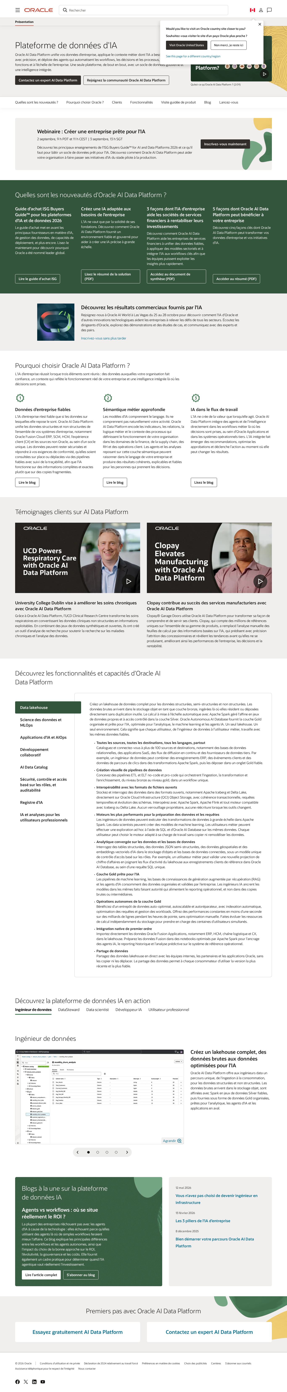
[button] (17, 10)
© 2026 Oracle (23, 1363)
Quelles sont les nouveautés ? (36, 102)
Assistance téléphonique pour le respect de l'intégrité (44, 1368)
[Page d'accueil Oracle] (39, 10)
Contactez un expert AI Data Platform (48, 80)
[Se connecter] (260, 10)
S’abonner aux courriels (238, 1363)
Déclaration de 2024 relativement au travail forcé (111, 1363)
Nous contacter (87, 1368)
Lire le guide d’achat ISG (38, 278)
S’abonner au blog (81, 1275)
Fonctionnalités (141, 102)
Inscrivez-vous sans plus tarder (103, 338)
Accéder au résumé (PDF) (236, 279)
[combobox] (143, 10)
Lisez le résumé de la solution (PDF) (107, 277)
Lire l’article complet (41, 1275)
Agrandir (170, 1140)
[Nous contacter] (269, 10)
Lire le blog (27, 483)
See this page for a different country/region (193, 56)
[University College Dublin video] (77, 558)
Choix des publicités (195, 1363)
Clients (117, 102)
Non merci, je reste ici (228, 45)
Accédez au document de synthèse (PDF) (170, 277)
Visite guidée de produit (178, 102)
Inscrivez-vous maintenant (227, 143)
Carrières (216, 1363)
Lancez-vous (228, 102)
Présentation (24, 22)
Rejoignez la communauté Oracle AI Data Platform (126, 80)
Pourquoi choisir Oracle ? (85, 102)
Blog (207, 102)
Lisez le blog (203, 483)
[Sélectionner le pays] (252, 10)
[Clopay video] (209, 558)
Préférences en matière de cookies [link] (161, 1363)
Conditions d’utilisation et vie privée (60, 1363)
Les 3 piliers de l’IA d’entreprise (203, 1220)
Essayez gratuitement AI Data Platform (78, 1332)
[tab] (44, 722)
